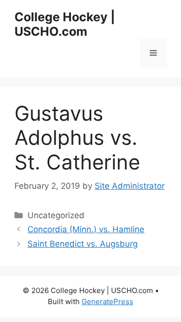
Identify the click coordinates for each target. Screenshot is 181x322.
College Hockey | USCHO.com (64, 24)
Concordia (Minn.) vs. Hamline (86, 229)
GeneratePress (107, 301)
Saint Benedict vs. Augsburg (83, 244)
